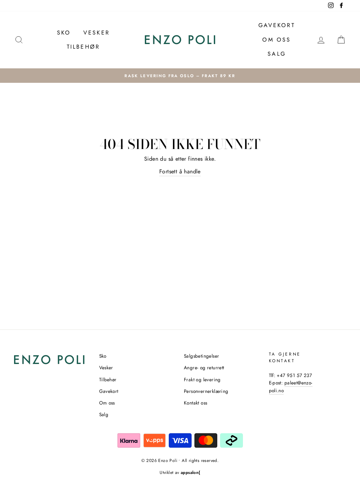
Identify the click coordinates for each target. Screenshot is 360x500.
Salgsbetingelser (201, 355)
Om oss (276, 40)
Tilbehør (83, 47)
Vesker (96, 33)
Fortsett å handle (180, 171)
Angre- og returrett (204, 367)
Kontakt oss (195, 402)
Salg (277, 54)
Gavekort (276, 25)
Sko (64, 33)
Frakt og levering (202, 379)
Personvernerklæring (206, 391)
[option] (180, 76)
